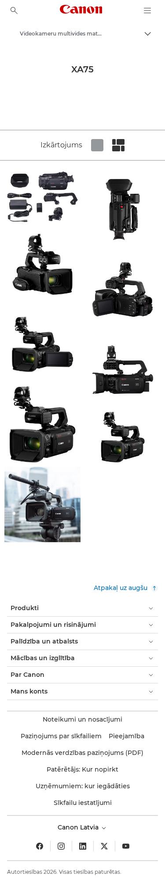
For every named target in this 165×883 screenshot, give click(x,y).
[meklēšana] (14, 11)
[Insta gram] (61, 846)
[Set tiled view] (97, 145)
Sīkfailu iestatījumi (83, 803)
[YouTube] (125, 846)
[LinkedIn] (82, 846)
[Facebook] (39, 846)
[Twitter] (104, 846)
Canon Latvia (79, 827)
